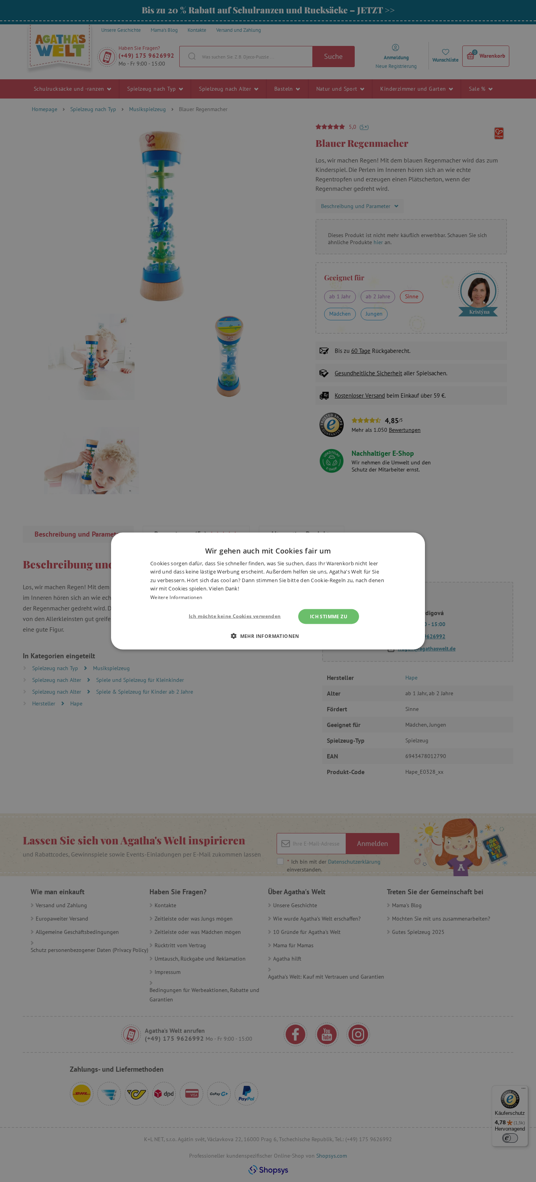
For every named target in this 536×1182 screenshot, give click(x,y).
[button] (268, 636)
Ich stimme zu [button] (328, 616)
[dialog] (268, 591)
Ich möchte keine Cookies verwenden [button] (235, 616)
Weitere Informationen (176, 597)
